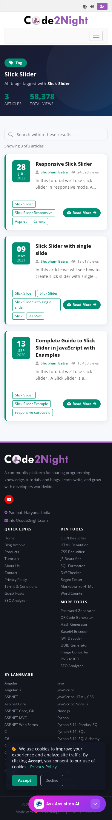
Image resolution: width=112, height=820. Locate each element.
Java (60, 683)
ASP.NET (11, 696)
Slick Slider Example (31, 403)
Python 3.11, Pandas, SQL (78, 724)
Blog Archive (14, 544)
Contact (10, 572)
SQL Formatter (73, 565)
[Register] (102, 6)
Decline (51, 780)
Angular (11, 683)
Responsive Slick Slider (64, 163)
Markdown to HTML (77, 586)
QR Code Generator (77, 617)
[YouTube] (8, 499)
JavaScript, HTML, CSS (75, 696)
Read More (82, 212)
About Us (12, 565)
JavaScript (65, 690)
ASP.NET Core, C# (19, 710)
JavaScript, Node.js (72, 704)
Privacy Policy (15, 579)
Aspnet (21, 221)
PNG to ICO (70, 658)
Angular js (12, 690)
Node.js (63, 710)
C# (6, 738)
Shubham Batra (54, 172)
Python (63, 717)
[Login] (92, 6)
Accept (24, 780)
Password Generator (78, 610)
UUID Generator (74, 645)
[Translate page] (85, 7)
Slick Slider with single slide (63, 249)
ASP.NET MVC (15, 717)
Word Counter (72, 593)
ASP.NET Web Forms (21, 724)
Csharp (39, 221)
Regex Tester (71, 579)
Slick (18, 316)
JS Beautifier (71, 558)
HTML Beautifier (74, 544)
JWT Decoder (71, 638)
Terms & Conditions (20, 586)
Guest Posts (14, 593)
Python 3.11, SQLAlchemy (78, 738)
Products (11, 551)
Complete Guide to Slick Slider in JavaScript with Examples (65, 347)
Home (9, 538)
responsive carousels (32, 412)
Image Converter (75, 652)
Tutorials (11, 558)
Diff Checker (71, 572)
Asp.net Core (15, 704)
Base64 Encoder (74, 631)
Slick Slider (24, 204)
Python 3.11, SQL (71, 731)
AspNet (35, 316)
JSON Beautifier (73, 538)
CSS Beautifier (73, 551)
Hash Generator (74, 624)
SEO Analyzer (15, 600)
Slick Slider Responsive (34, 212)
